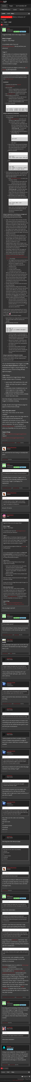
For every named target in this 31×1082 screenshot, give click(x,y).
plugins (5, 22)
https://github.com (11, 93)
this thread (24, 546)
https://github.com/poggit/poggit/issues (15, 434)
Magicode (10, 634)
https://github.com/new (16, 178)
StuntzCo (9, 658)
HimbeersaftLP (16, 488)
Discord (22, 9)
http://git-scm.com (9, 79)
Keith (11, 653)
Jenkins (4, 13)
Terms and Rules (21, 1079)
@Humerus (15, 940)
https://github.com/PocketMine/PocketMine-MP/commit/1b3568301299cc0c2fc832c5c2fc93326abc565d (16, 257)
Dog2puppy (10, 515)
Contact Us (25, 1076)
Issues (15, 9)
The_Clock (10, 639)
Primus (9, 442)
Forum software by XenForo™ (6, 1080)
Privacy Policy (28, 1079)
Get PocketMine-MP (21, 6)
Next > (6, 24)
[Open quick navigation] (29, 1072)
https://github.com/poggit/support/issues (13, 438)
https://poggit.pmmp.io (8, 46)
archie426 (9, 1027)
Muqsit (9, 488)
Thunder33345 (11, 682)
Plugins (11, 6)
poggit (10, 22)
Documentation (6, 9)
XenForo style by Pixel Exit (17, 1080)
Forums (4, 6)
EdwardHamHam (11, 447)
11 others (18, 442)
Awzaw (13, 442)
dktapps (10, 703)
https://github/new (15, 119)
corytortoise (12, 1064)
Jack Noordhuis (19, 997)
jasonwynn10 (5, 442)
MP (4, 1)
